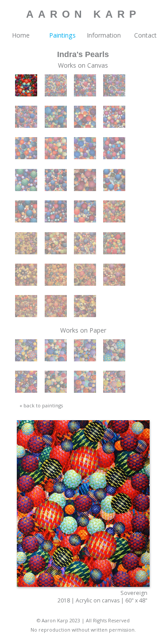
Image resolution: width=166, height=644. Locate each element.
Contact (145, 35)
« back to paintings (41, 405)
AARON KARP (83, 14)
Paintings (62, 35)
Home (21, 35)
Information (104, 35)
